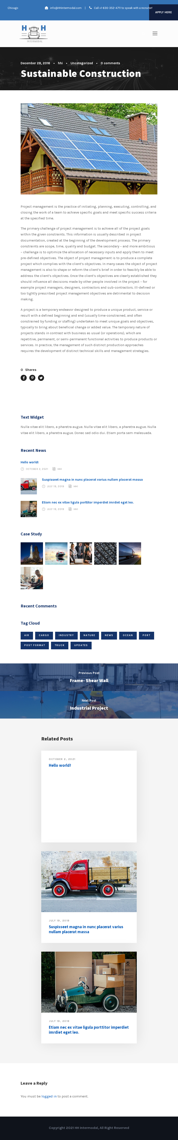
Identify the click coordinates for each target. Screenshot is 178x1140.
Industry (66, 635)
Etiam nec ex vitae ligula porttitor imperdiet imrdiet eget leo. (88, 502)
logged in (49, 1096)
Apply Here (163, 12)
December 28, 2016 (35, 63)
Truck (60, 645)
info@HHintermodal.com (66, 8)
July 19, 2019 (55, 486)
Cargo (44, 635)
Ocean (128, 635)
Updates (81, 645)
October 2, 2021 (37, 468)
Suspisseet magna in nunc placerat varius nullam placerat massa (92, 480)
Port (146, 635)
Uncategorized (82, 63)
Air (26, 635)
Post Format (34, 645)
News (109, 635)
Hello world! (30, 462)
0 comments (110, 63)
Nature (89, 635)
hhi (60, 63)
